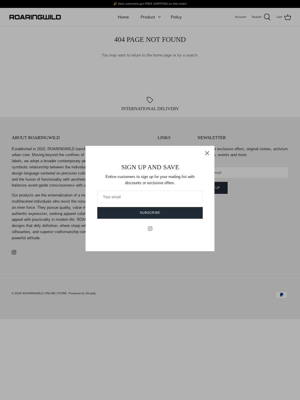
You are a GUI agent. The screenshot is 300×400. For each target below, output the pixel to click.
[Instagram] (150, 228)
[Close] (207, 153)
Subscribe (150, 212)
